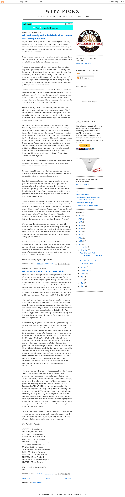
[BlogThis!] (61, 264)
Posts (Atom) (37, 483)
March (82, 286)
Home (48, 478)
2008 (80, 238)
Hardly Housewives (82, 195)
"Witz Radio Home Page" (85, 203)
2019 (80, 216)
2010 (80, 232)
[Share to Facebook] (66, 264)
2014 (80, 219)
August (83, 273)
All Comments (84, 78)
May (82, 283)
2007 (80, 241)
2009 (80, 235)
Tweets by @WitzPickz (84, 63)
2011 (80, 228)
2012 (80, 225)
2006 (80, 244)
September (84, 270)
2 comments (48, 474)
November (84, 250)
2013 (80, 222)
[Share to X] (64, 264)
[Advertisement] (83, 297)
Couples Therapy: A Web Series (87, 205)
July (82, 277)
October (83, 267)
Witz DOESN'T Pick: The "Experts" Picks (43, 271)
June (82, 280)
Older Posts (68, 478)
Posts (81, 74)
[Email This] (59, 264)
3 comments (48, 263)
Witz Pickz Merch (82, 184)
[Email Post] (56, 263)
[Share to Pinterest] (68, 264)
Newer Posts (26, 478)
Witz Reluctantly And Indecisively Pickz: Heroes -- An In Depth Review (47, 37)
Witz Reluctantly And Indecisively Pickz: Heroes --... (91, 255)
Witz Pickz (63, 11)
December (84, 247)
